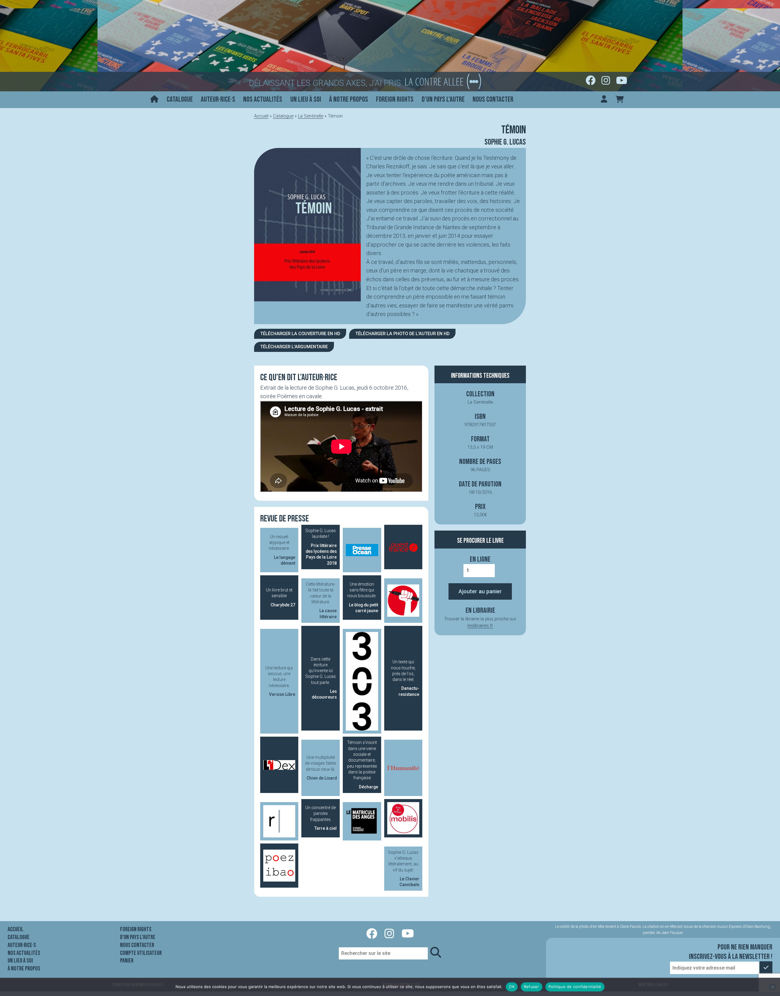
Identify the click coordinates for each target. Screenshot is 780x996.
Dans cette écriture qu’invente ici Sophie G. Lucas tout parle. (321, 678)
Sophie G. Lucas (505, 142)
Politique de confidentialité (574, 986)
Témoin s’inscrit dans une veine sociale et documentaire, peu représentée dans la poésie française (362, 764)
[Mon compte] (604, 99)
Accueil (261, 116)
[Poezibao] (279, 865)
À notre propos (348, 99)
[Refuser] (772, 987)
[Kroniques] (403, 600)
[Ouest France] (403, 547)
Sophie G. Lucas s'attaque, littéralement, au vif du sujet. (403, 868)
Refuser (531, 986)
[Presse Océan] (362, 550)
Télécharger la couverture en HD (300, 333)
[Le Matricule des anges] (362, 821)
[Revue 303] (362, 681)
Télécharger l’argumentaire (294, 346)
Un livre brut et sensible (280, 597)
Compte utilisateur (141, 953)
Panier (126, 960)
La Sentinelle (310, 116)
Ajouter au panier (480, 591)
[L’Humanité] (403, 768)
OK (512, 986)
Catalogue (180, 99)
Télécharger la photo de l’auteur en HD (402, 333)
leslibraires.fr (480, 625)
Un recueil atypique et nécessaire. (282, 550)
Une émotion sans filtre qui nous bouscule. (362, 597)
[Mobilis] (403, 818)
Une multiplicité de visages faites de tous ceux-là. (321, 767)
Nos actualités (262, 99)
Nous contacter (493, 99)
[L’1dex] (279, 765)
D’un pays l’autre (443, 99)
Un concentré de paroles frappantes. (321, 818)
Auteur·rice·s (218, 99)
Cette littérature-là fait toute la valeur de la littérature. (321, 600)
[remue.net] (279, 821)
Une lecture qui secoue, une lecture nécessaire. (280, 681)
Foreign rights (394, 99)
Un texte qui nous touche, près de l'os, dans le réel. (405, 678)
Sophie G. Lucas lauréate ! (321, 547)
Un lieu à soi (305, 99)
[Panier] (620, 99)
